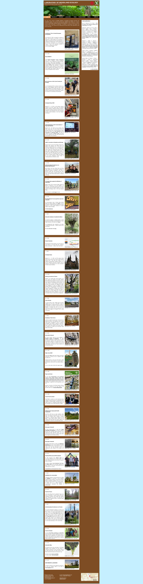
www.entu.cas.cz (63, 577)
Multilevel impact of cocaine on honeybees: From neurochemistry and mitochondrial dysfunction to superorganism (90, 53)
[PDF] (49, 208)
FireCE (53, 46)
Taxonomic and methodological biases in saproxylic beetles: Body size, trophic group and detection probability (90, 36)
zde (58, 365)
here (55, 228)
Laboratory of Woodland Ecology (61, 2)
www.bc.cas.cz (63, 578)
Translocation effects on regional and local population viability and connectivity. (90, 65)
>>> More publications (94, 69)
